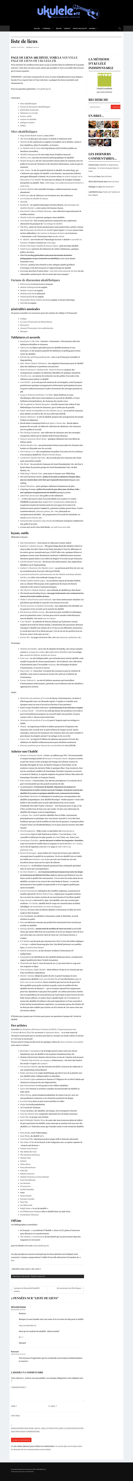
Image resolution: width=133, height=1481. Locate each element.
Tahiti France (26, 249)
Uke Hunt (24, 139)
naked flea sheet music (30, 496)
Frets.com (24, 658)
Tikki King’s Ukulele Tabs (31, 473)
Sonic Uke (24, 1117)
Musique (24, 331)
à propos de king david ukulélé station (27, 1289)
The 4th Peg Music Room (31, 477)
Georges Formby (27, 1199)
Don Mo (23, 916)
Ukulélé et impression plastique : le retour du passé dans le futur (104, 168)
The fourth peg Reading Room (33, 593)
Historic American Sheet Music (33, 439)
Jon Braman (25, 1183)
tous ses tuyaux (49, 618)
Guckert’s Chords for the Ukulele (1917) (37, 568)
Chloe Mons (25, 1164)
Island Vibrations (27, 486)
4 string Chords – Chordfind (32, 711)
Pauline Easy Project (29, 1148)
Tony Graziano (26, 970)
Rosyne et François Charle (31, 755)
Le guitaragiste (26, 787)
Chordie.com (25, 376)
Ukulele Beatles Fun (28, 445)
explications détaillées (58, 652)
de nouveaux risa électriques (69, 1288)
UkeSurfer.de (30, 796)
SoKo (22, 1193)
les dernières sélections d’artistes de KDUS (38, 1029)
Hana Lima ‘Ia (26, 671)
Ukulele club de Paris (29, 1057)
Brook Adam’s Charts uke (55, 423)
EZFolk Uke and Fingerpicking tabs (35, 357)
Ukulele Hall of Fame (45, 894)
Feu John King (26, 1101)
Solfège (23, 319)
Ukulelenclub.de (27, 293)
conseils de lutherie (31, 655)
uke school (59, 236)
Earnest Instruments (29, 891)
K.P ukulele (25, 941)
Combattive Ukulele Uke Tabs (32, 458)
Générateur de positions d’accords (34, 698)
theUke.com (25, 577)
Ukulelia (23, 142)
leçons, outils (26, 116)
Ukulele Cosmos (27, 290)
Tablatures (100, 128)
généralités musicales (29, 110)
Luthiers (115, 137)
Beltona (23, 910)
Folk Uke (24, 1170)
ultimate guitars (43, 511)
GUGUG (23, 1161)
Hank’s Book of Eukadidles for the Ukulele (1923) (41, 411)
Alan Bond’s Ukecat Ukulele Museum (36, 211)
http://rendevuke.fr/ (27, 1325)
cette (49, 847)
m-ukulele (24, 239)
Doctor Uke (25, 637)
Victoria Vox (25, 1186)
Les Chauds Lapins (28, 1079)
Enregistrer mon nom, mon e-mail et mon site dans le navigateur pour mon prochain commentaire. (47, 1430)
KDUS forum (25, 284)
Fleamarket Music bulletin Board (34, 300)
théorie (74, 637)
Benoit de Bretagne (28, 853)
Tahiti (100, 137)
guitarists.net (56, 508)
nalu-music (25, 170)
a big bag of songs (27, 489)
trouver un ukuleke (28, 119)
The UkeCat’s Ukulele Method (33, 590)
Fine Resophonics (27, 831)
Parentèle (107, 137)
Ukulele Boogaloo (27, 161)
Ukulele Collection (28, 217)
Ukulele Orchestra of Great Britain (34, 1177)
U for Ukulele (25, 622)
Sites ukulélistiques (28, 103)
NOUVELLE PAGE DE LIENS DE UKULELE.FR (44, 59)
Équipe (59, 28)
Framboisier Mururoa (29, 1215)
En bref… (92, 28)
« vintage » (25, 944)
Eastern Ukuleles (27, 189)
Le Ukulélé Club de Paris (30, 148)
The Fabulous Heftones (30, 1155)
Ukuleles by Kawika (28, 649)
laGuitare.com (38, 859)
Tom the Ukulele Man (29, 1114)
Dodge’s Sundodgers (32, 1051)
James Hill (24, 1089)
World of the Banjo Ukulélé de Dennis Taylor (39, 246)
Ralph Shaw (25, 1208)
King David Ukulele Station (31, 135)
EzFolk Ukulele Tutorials (30, 562)
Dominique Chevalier (29, 840)
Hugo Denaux (26, 900)
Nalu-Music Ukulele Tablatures (33, 363)
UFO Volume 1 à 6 (27, 451)
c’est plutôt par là (43, 89)
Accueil (37, 28)
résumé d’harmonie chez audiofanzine (36, 328)
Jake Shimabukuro (28, 543)
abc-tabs (54, 511)
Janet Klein (25, 1136)
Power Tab (24, 739)
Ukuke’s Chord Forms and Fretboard (35, 599)
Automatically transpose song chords (36, 521)
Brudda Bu (24, 205)
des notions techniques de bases (51, 233)
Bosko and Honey (27, 1073)
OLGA (68, 502)
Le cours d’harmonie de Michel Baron (36, 322)
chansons (63, 637)
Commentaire (18, 1387)
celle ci (60, 847)
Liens (107, 146)
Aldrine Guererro (27, 1174)
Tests (107, 128)
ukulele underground (29, 287)
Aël (21, 1107)
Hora (22, 922)
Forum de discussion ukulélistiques (35, 107)
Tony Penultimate (28, 1180)
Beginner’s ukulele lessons (31, 546)
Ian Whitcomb (26, 1205)
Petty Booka (25, 1133)
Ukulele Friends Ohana (51, 455)
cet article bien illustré (34, 947)
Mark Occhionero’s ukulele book (34, 370)
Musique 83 (25, 866)
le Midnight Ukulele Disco (34, 1120)
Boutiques (92, 146)
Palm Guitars (25, 780)
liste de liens (106, 176)
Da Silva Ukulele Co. (28, 872)
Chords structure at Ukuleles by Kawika (36, 606)
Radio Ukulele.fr (80, 28)
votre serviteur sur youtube (71, 1042)
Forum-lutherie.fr (28, 680)
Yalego (23, 1111)
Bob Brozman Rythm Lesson (32, 612)
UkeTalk (23, 202)
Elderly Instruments (28, 951)
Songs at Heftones (28, 395)
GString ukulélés (27, 929)
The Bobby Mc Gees (28, 1152)
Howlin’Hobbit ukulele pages (32, 581)
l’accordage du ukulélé (52, 224)
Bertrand (36, 47)
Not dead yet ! (108, 187)
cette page (51, 243)
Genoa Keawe (26, 1196)
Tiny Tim (24, 1202)
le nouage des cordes (36, 652)
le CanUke (33, 903)
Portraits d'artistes (115, 128)
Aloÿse (23, 1104)
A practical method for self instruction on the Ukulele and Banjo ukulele (50, 574)
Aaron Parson (32, 518)
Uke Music (24, 464)
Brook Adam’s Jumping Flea (32, 423)
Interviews (92, 137)
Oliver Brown (25, 1095)
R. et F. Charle (76, 843)
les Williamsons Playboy (30, 1211)
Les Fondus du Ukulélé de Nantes (34, 198)
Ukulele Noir (25, 1158)
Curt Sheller (25, 382)
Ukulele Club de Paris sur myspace (36, 1060)
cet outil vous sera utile (60, 527)
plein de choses (49, 655)
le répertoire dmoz (51, 1032)
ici (47, 508)
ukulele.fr (41, 1276)
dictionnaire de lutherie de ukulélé (38, 230)
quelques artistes (27, 122)
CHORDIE (24, 502)
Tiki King (24, 227)
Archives (99, 146)
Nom (14, 1406)
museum (52, 664)
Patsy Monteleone (28, 1167)
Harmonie (24, 325)
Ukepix (23, 726)
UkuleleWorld (26, 963)
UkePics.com (25, 158)
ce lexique (68, 230)
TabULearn (25, 195)
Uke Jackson (42, 1063)
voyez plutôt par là (41, 1246)
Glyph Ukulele (40, 970)
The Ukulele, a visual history (32, 1237)
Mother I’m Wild (45, 395)
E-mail (52, 1406)
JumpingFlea (25, 957)
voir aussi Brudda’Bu (48, 979)
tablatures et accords (29, 113)
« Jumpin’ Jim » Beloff (29, 815)
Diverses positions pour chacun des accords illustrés (42, 745)
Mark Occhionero (56, 370)
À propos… (47, 28)
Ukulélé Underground (29, 154)
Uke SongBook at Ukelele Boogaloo (35, 404)
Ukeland (23, 265)
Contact (67, 28)
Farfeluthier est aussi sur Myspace (47, 906)
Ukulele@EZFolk (27, 297)
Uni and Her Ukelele (28, 1067)
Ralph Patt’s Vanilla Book (54, 502)
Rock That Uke (28, 1032)
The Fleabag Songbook (30, 433)
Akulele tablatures (28, 417)
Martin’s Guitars (27, 976)
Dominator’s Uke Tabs (29, 341)
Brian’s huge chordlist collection (34, 708)
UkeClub (23, 255)
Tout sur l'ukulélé (92, 128)
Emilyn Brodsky (27, 1189)
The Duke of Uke (27, 1142)
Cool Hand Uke (26, 221)
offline (23, 126)
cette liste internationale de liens (64, 271)
